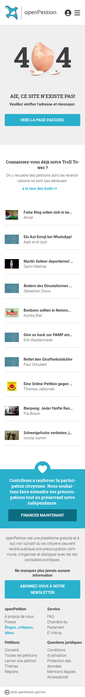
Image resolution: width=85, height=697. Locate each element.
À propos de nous (19, 616)
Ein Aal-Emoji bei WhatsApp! (48, 237)
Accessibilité (57, 677)
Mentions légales (61, 671)
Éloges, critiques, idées (19, 630)
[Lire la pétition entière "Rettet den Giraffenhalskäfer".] (12, 364)
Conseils (12, 650)
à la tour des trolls (37, 188)
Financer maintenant (42, 515)
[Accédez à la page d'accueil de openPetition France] (31, 12)
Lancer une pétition (20, 661)
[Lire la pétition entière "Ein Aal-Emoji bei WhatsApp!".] (12, 241)
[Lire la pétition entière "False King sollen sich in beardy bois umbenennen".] (12, 217)
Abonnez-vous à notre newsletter (42, 589)
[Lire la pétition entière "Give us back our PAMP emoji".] (12, 339)
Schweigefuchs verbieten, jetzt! (50, 433)
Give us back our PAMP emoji (49, 335)
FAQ (50, 616)
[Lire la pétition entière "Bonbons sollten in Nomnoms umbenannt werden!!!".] (12, 315)
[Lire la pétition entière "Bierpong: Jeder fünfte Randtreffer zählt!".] (12, 413)
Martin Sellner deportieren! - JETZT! (54, 261)
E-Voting (54, 633)
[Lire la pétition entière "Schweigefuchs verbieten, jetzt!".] (12, 437)
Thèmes (11, 666)
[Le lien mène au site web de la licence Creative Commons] (7, 692)
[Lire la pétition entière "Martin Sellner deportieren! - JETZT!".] (12, 266)
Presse (10, 622)
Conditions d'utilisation (57, 653)
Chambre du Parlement (57, 625)
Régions (11, 671)
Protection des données (59, 663)
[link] (77, 13)
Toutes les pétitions (21, 655)
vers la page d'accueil (42, 120)
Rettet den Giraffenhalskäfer (48, 359)
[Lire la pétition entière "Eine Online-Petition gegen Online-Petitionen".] (12, 388)
